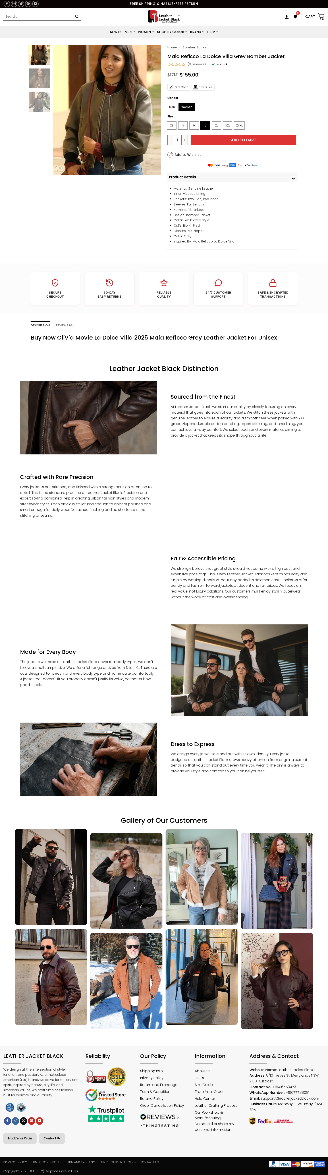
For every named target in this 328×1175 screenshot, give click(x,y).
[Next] (153, 110)
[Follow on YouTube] (35, 4)
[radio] (172, 107)
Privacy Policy (15, 1162)
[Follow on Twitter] (21, 4)
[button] (286, 17)
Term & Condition (44, 1162)
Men (128, 32)
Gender (172, 97)
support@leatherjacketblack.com (290, 1098)
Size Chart (181, 87)
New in (116, 32)
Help (211, 32)
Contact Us (52, 1138)
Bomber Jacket (195, 47)
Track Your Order (20, 1138)
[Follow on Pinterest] (28, 4)
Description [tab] (40, 325)
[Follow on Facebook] (7, 4)
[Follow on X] (23, 1121)
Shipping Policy (124, 1162)
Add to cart (243, 140)
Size (170, 116)
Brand (195, 32)
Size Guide (206, 87)
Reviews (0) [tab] (65, 325)
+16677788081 (297, 1092)
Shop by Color (170, 32)
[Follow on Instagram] (14, 4)
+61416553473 (284, 1087)
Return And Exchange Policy (85, 1162)
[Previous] (61, 110)
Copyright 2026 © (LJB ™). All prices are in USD (40, 1171)
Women (144, 32)
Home (172, 47)
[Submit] (77, 17)
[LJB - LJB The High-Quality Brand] (164, 17)
